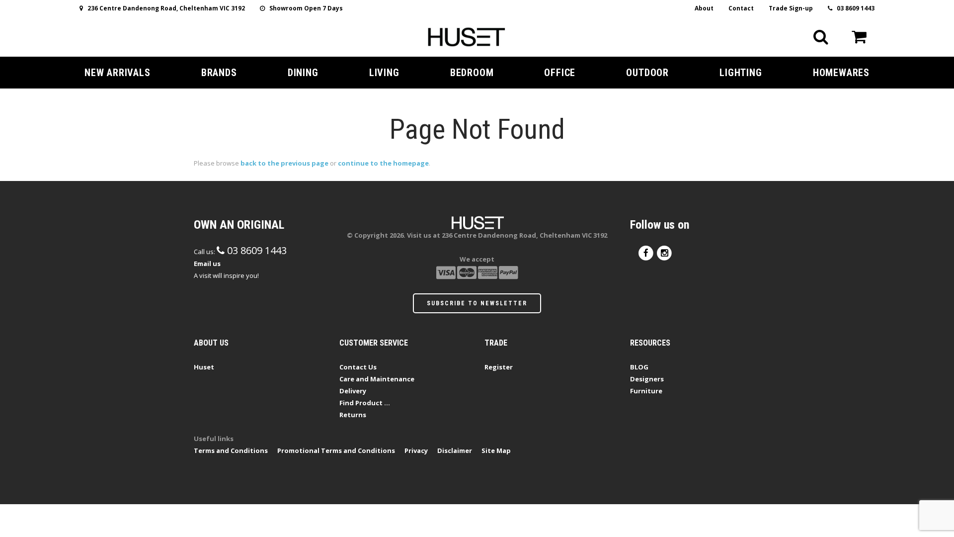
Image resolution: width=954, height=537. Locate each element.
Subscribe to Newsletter (477, 303)
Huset (204, 366)
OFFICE (559, 73)
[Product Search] (820, 37)
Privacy (416, 450)
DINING (303, 73)
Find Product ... (364, 402)
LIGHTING (740, 73)
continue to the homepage (383, 163)
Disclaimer (454, 450)
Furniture (646, 390)
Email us (207, 263)
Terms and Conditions (231, 450)
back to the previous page (284, 163)
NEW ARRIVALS (117, 73)
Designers (647, 378)
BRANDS (219, 73)
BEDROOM (472, 73)
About (704, 8)
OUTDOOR (647, 73)
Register (498, 366)
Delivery (352, 390)
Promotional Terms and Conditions (336, 450)
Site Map (496, 450)
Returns (352, 414)
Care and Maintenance (376, 378)
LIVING (384, 73)
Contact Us (358, 366)
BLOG (639, 366)
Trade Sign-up (791, 8)
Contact (741, 8)
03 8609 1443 (853, 8)
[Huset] (466, 35)
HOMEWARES (841, 73)
